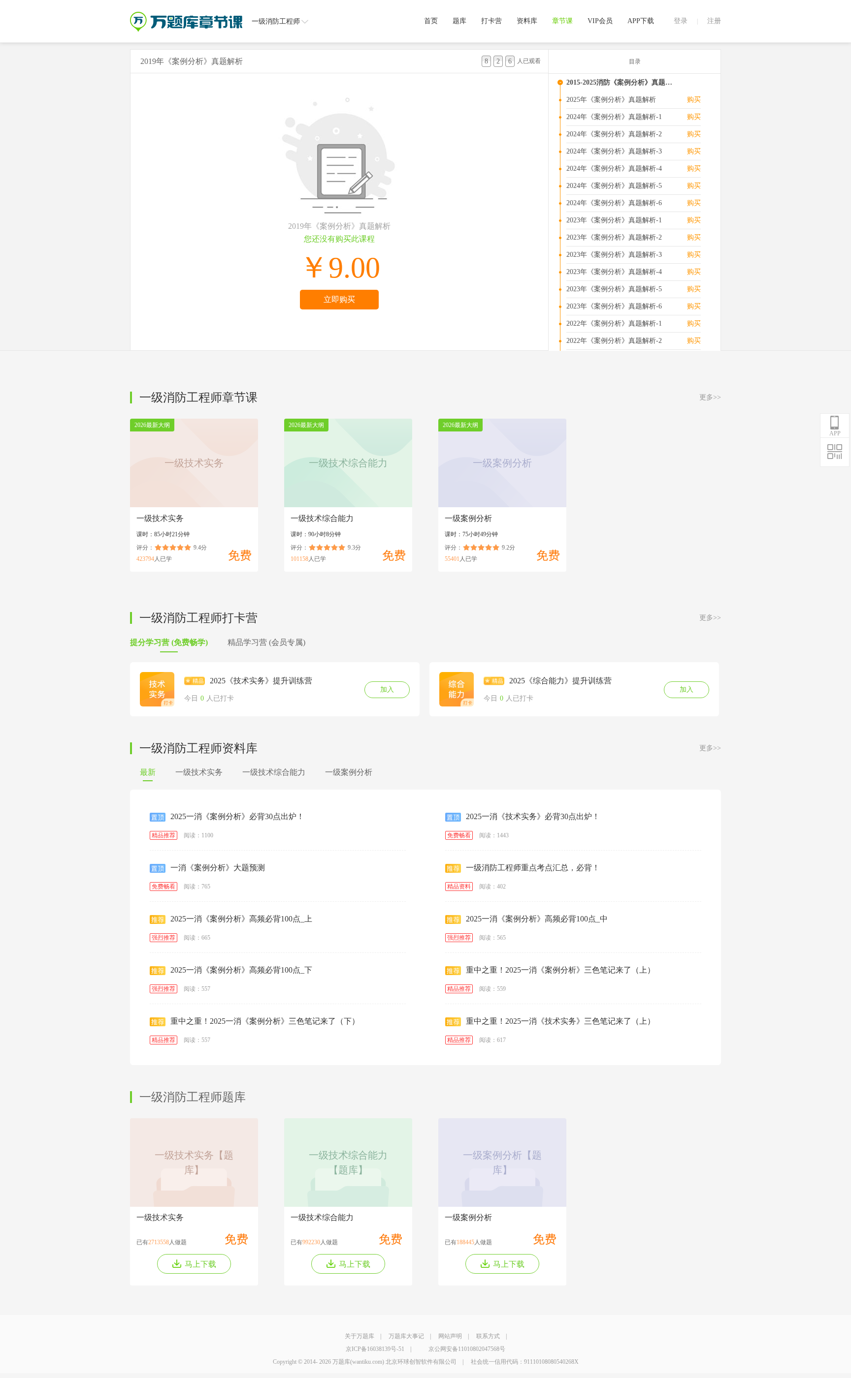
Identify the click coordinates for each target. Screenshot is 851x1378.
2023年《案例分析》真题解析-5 (614, 289)
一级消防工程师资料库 (198, 748)
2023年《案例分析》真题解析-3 (614, 254)
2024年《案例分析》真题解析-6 (614, 203)
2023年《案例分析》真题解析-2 (614, 237)
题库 (459, 21)
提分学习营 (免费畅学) (169, 642)
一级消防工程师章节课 (198, 397)
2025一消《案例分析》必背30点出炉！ (237, 816)
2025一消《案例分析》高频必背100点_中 (537, 919)
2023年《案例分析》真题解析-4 (614, 272)
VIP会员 (600, 21)
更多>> (710, 397)
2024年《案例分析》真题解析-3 (614, 151)
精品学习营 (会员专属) (266, 642)
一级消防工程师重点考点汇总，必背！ (533, 867)
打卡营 (491, 21)
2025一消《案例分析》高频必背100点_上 (241, 919)
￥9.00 (339, 267)
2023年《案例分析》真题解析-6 (614, 306)
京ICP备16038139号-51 (375, 1349)
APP (835, 433)
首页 (431, 21)
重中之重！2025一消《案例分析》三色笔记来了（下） (265, 1021)
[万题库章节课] (186, 15)
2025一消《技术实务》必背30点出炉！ (533, 816)
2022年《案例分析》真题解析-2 (614, 340)
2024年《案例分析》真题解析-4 (614, 168)
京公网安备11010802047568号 (466, 1349)
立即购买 (339, 299)
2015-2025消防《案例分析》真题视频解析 (622, 82)
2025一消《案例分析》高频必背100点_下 (241, 970)
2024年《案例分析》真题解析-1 (614, 117)
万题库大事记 (406, 1336)
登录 (680, 21)
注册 (714, 21)
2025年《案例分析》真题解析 (611, 99)
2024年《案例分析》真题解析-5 (614, 185)
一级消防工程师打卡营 (198, 618)
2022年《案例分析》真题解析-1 (614, 323)
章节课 (562, 21)
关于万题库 (359, 1336)
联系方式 (488, 1336)
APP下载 (640, 21)
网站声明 (450, 1336)
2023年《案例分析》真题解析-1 (614, 220)
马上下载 (200, 1264)
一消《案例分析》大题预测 (217, 867)
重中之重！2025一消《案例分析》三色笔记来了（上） (560, 970)
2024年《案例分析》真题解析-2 (614, 134)
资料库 (527, 21)
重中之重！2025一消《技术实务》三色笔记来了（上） (560, 1021)
